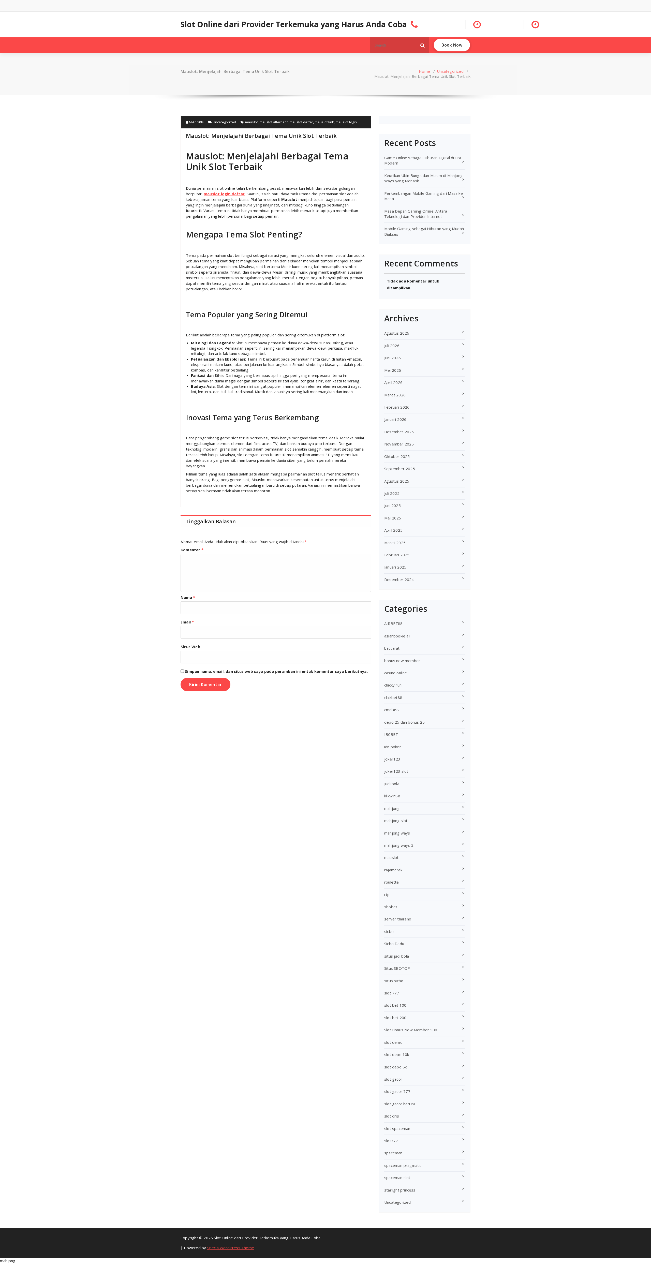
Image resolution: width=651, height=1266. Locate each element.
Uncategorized (450, 71)
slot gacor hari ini (399, 1103)
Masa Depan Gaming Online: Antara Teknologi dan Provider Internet (415, 213)
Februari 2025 (397, 554)
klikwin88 (392, 795)
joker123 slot (396, 771)
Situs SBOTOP (397, 968)
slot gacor (393, 1079)
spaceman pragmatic (403, 1165)
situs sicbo (393, 980)
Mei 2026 (392, 370)
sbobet (390, 906)
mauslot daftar (301, 122)
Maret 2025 (395, 542)
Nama (188, 597)
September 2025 (399, 468)
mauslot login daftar (224, 193)
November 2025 (399, 443)
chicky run (393, 685)
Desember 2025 (399, 431)
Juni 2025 (392, 505)
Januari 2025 (395, 567)
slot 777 (391, 992)
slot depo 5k (395, 1066)
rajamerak (393, 869)
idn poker (392, 746)
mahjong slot (395, 820)
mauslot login (346, 122)
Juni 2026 (392, 357)
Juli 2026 (392, 345)
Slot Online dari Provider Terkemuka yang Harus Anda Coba (294, 24)
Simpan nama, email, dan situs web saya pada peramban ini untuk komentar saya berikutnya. (276, 671)
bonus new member (402, 660)
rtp (387, 894)
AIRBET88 (393, 623)
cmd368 (391, 709)
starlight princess (400, 1190)
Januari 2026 (395, 419)
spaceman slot (397, 1177)
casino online (395, 672)
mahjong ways (397, 833)
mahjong (392, 808)
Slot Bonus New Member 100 (410, 1029)
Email (187, 621)
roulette (391, 882)
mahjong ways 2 (398, 845)
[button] (423, 45)
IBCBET (391, 734)
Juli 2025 (392, 493)
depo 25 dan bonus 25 (404, 722)
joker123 (392, 759)
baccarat (392, 648)
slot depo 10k (396, 1054)
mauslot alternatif (274, 122)
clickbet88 (393, 697)
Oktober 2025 (397, 456)
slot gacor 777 (397, 1091)
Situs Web (190, 646)
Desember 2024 (399, 579)
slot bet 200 (395, 1017)
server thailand (397, 918)
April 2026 (393, 382)
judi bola (391, 783)
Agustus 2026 (396, 333)
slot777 (391, 1140)
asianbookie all (397, 635)
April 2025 (393, 530)
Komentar (192, 549)
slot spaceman (397, 1128)
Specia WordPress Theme (230, 1247)
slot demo (393, 1042)
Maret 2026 (395, 394)
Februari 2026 (397, 407)
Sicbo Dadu (394, 943)
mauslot (251, 122)
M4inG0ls (196, 122)
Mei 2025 (392, 517)
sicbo (389, 931)
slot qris (391, 1116)
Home (424, 71)
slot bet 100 (395, 1005)
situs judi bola (396, 956)
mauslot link (324, 122)
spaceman (393, 1152)
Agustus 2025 (396, 481)
